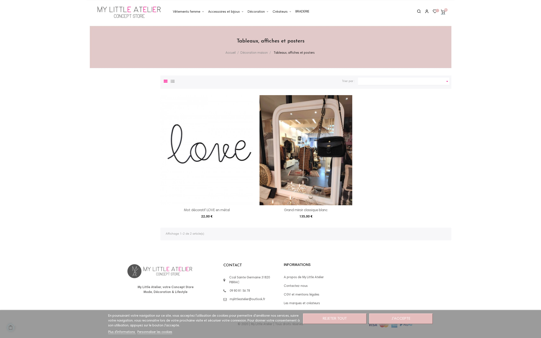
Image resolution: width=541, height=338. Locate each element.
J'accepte (401, 319)
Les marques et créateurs (302, 303)
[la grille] (166, 81)
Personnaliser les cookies (154, 332)
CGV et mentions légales (301, 294)
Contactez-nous (296, 286)
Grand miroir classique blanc (306, 210)
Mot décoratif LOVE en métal (207, 210)
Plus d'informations (122, 332)
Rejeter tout (335, 319)
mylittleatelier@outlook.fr (247, 299)
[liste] (172, 81)
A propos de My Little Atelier (304, 277)
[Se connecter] (425, 12)
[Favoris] (435, 12)
